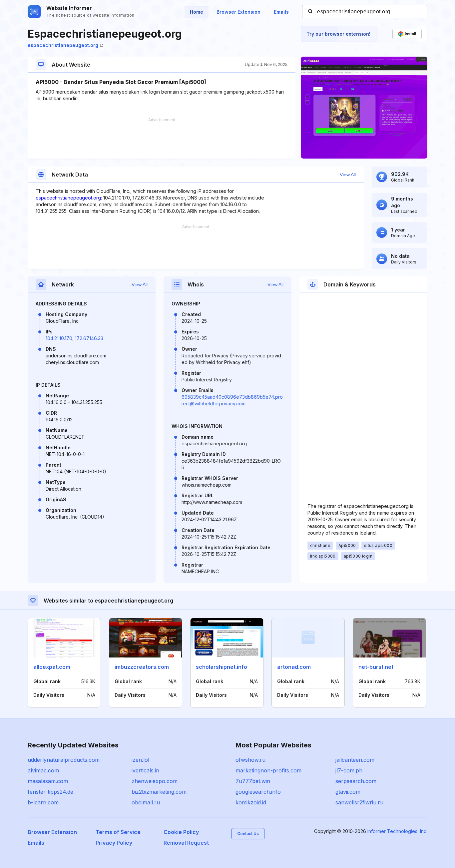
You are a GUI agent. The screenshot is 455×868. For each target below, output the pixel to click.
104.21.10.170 (59, 338)
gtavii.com (347, 791)
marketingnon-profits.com (268, 770)
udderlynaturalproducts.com (64, 759)
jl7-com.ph (348, 770)
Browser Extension (238, 12)
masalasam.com (48, 781)
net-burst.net (375, 666)
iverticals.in (145, 770)
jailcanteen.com (354, 759)
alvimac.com (43, 770)
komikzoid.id (250, 802)
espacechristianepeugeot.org (63, 45)
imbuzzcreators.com (142, 666)
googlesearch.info (258, 791)
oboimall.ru (146, 802)
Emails (281, 12)
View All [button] (348, 174)
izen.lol (140, 759)
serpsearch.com (355, 781)
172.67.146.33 (89, 338)
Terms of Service (118, 832)
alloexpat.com (51, 666)
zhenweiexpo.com (155, 781)
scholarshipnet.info (221, 666)
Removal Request (186, 842)
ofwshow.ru (250, 759)
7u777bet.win (252, 781)
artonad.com (294, 666)
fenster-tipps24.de (50, 791)
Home (196, 12)
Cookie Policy (181, 832)
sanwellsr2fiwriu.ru (359, 802)
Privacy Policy (114, 842)
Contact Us (248, 833)
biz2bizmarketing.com (159, 791)
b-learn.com (43, 802)
